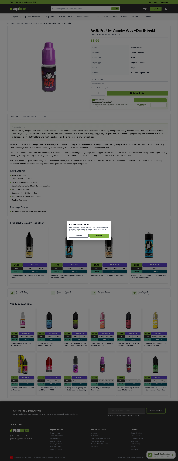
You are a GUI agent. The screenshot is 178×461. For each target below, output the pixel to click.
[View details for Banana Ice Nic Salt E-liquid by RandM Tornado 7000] (49, 364)
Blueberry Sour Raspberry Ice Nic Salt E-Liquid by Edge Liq (75, 389)
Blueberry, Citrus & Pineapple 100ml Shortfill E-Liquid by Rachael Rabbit (148, 277)
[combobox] (85, 8)
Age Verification (55, 446)
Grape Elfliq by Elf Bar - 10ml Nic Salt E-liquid (21, 344)
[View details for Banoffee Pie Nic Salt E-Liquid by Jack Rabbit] (109, 245)
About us (94, 433)
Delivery (44, 116)
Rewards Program (56, 449)
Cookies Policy (55, 438)
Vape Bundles (136, 436)
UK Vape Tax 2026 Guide (99, 444)
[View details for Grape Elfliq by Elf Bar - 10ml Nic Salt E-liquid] (22, 320)
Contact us (153, 2)
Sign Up (156, 9)
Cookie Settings (55, 441)
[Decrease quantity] (93, 93)
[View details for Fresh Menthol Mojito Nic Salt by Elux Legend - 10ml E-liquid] (155, 364)
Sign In (145, 9)
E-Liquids (19, 23)
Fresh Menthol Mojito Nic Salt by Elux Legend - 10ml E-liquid (155, 389)
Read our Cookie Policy (85, 231)
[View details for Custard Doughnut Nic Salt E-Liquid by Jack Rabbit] (29, 245)
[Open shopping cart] (166, 9)
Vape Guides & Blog (97, 441)
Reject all (79, 235)
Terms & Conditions (56, 436)
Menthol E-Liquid (31, 23)
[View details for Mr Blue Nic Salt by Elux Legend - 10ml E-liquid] (49, 320)
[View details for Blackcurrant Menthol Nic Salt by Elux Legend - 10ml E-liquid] (75, 320)
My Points (134, 449)
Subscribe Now (156, 411)
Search (115, 9)
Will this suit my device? (141, 105)
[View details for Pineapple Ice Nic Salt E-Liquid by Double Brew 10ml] (155, 320)
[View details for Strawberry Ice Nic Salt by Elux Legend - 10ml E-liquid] (128, 320)
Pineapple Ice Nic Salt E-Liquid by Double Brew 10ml (155, 344)
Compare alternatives (158, 105)
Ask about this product (150, 100)
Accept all (99, 235)
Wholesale (164, 2)
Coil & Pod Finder (137, 438)
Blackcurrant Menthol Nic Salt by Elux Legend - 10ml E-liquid (75, 344)
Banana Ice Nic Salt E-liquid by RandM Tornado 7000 (49, 389)
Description (14, 116)
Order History (135, 444)
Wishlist (133, 446)
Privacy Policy (55, 433)
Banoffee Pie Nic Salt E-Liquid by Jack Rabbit (107, 276)
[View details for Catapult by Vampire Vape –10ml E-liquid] (102, 364)
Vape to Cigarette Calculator (100, 438)
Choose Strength (97, 79)
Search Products (136, 433)
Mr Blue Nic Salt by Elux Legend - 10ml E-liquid (46, 344)
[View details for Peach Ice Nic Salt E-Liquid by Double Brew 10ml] (102, 320)
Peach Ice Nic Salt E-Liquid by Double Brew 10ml (102, 344)
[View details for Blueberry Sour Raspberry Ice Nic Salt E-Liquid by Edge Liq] (75, 364)
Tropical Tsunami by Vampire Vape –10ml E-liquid (128, 389)
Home (11, 23)
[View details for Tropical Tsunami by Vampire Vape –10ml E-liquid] (128, 364)
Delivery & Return (56, 444)
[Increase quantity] (103, 93)
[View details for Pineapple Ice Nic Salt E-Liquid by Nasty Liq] (22, 364)
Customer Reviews (30, 116)
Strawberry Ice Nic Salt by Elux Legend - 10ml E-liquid (128, 344)
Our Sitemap (95, 446)
